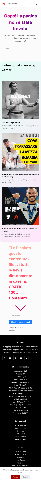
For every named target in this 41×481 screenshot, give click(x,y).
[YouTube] (21, 358)
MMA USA (18, 399)
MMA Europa (18, 393)
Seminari (18, 407)
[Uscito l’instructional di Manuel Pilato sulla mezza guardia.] (20, 206)
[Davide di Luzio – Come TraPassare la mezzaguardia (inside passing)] (20, 152)
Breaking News (20, 439)
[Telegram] (26, 358)
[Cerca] (32, 4)
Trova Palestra (20, 437)
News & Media (17, 402)
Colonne (18, 374)
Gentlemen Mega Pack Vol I (11, 123)
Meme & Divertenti (18, 382)
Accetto (15, 477)
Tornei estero (18, 410)
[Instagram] (15, 358)
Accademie (18, 371)
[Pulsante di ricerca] (36, 49)
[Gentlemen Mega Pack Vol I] (20, 100)
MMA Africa (19, 385)
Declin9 (25, 477)
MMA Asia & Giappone (18, 388)
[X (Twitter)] (10, 358)
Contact (20, 457)
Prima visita (20, 434)
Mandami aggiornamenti (20, 322)
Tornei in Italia (18, 413)
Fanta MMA (18, 379)
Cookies (20, 431)
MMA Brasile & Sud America (19, 391)
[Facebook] (4, 358)
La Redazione (20, 452)
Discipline (18, 377)
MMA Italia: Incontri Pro (18, 396)
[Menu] (37, 4)
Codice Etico (20, 454)
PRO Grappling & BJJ (18, 405)
